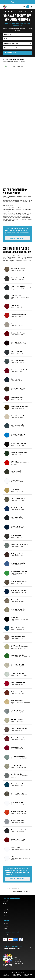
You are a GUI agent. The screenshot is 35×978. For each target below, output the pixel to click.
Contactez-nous (7, 926)
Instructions (6, 935)
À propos (5, 923)
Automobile (6, 901)
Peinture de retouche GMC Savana (12, 888)
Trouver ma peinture (10, 52)
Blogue (5, 929)
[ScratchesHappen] (5, 7)
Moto (4, 904)
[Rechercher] (23, 6)
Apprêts (5, 913)
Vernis (5, 915)
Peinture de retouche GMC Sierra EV (22, 891)
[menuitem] (23, 6)
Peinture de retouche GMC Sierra (13, 59)
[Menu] (27, 6)
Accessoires (6, 910)
